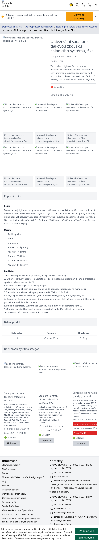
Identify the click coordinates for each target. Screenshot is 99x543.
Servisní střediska (10, 506)
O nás (5, 473)
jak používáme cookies (51, 532)
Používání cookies (10, 489)
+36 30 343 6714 (62, 508)
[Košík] (90, 4)
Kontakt (6, 485)
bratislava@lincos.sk (64, 512)
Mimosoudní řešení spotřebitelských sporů (23, 477)
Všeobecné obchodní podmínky (17, 510)
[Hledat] (77, 4)
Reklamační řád (9, 502)
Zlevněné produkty (79, 16)
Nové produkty (9, 469)
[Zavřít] (95, 16)
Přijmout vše (86, 530)
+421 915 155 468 (62, 472)
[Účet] (96, 4)
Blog (4, 481)
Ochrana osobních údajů (14, 493)
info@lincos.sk (61, 476)
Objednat (12, 443)
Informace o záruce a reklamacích (18, 514)
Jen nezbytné (86, 537)
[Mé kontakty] (83, 4)
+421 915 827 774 (62, 468)
